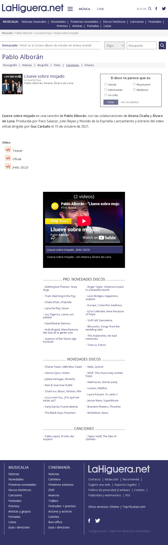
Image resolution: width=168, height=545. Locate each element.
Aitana (48, 83)
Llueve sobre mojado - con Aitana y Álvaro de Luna (79, 257)
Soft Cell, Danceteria (99, 320)
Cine (100, 9)
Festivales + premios (62, 506)
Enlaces (89, 65)
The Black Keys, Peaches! (60, 413)
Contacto (94, 479)
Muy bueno (144, 84)
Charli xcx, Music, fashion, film (63, 391)
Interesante (115, 89)
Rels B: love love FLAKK (59, 385)
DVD (51, 490)
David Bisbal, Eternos (57, 323)
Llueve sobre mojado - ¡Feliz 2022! (68, 250)
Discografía (10, 65)
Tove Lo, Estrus (96, 345)
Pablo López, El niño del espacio (58, 437)
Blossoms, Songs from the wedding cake (103, 328)
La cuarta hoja (43, 33)
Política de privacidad (102, 490)
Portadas (93, 26)
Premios (62, 26)
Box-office (55, 522)
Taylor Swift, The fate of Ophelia (101, 437)
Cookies (139, 490)
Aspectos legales (125, 485)
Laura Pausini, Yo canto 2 (102, 394)
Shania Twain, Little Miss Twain (63, 367)
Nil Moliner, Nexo (97, 413)
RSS (127, 495)
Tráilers (53, 501)
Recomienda (131, 479)
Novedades (58, 22)
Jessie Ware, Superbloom (103, 400)
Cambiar (123, 490)
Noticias (27, 65)
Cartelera (54, 479)
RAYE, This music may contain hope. (104, 374)
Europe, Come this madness (104, 305)
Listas (107, 26)
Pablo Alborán (23, 33)
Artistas (77, 26)
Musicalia (7, 33)
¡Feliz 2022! (20, 167)
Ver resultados (130, 102)
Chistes (114, 507)
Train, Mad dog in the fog (60, 296)
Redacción (111, 479)
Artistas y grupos (19, 511)
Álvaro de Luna (63, 83)
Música (84, 9)
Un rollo (113, 95)
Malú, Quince (95, 367)
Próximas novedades (84, 22)
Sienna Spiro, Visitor (57, 373)
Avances (53, 495)
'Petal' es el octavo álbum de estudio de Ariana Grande (55, 45)
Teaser (17, 150)
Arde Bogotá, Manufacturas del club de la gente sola (60, 331)
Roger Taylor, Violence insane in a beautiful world (105, 288)
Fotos (57, 65)
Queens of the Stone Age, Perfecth (60, 340)
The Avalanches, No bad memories (101, 337)
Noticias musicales (34, 22)
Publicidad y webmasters (104, 495)
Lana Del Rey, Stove (57, 308)
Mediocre (142, 89)
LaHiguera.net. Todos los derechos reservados (119, 531)
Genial (112, 84)
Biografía (42, 65)
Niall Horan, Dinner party (102, 382)
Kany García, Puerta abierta (61, 406)
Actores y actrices (60, 511)
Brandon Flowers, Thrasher (104, 406)
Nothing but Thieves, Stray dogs (60, 288)
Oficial (16, 159)
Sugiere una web (99, 485)
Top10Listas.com (134, 507)
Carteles (53, 517)
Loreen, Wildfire (97, 388)
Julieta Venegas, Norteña (60, 379)
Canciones (137, 22)
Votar (111, 102)
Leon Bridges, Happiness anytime (102, 297)
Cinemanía (59, 467)
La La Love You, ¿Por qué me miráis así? (61, 399)
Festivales (154, 22)
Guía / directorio (19, 527)
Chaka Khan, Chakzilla (58, 302)
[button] (70, 9)
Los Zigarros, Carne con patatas (58, 315)
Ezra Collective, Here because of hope (105, 312)
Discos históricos (114, 22)
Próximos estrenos (61, 485)
